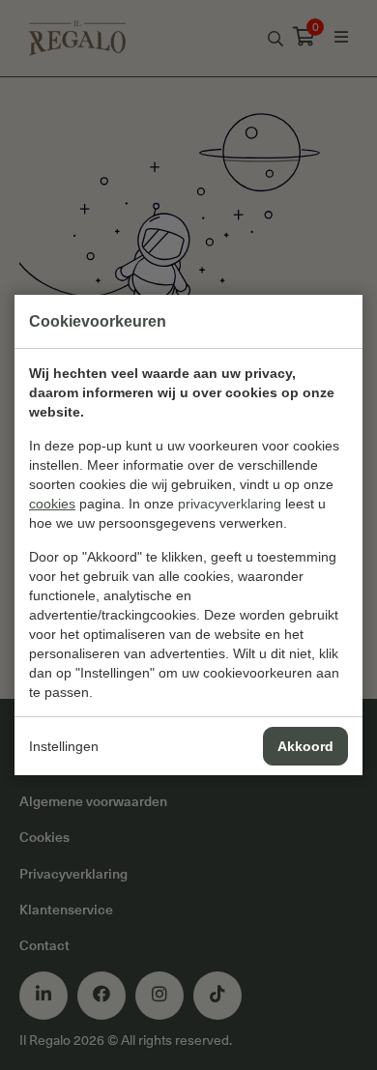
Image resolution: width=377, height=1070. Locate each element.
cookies (52, 503)
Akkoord (305, 746)
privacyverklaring (229, 503)
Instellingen (64, 746)
